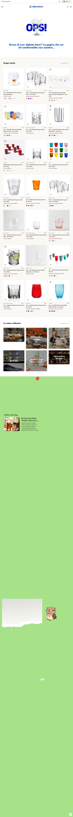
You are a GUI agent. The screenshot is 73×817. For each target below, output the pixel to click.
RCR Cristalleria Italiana (30, 127)
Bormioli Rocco (29, 90)
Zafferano (50, 90)
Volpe (5, 98)
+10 (57, 135)
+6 (11, 135)
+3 (11, 205)
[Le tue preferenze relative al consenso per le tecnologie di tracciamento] (70, 814)
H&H (50, 162)
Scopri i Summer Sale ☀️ (6, 1)
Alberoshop (28, 197)
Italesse (50, 268)
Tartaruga (10, 98)
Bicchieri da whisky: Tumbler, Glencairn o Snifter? (29, 420)
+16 (14, 98)
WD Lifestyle (5, 90)
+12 (12, 170)
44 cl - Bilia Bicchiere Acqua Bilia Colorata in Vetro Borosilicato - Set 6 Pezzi (58, 94)
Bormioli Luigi (6, 233)
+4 (34, 205)
